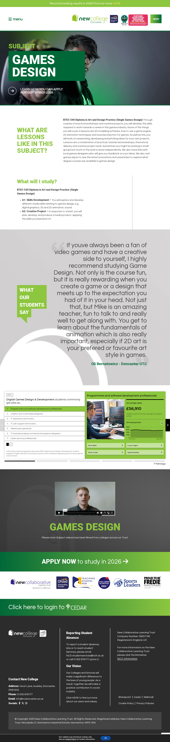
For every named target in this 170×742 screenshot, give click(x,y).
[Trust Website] (30, 582)
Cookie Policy (126, 703)
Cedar (137, 697)
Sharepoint (124, 697)
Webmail (148, 697)
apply (156, 19)
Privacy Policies (145, 703)
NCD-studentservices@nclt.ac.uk (85, 655)
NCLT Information (127, 658)
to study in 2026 (82, 562)
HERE (116, 3)
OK (105, 738)
